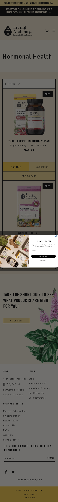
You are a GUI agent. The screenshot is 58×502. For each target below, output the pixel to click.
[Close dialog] (56, 236)
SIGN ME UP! (43, 256)
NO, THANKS (43, 260)
